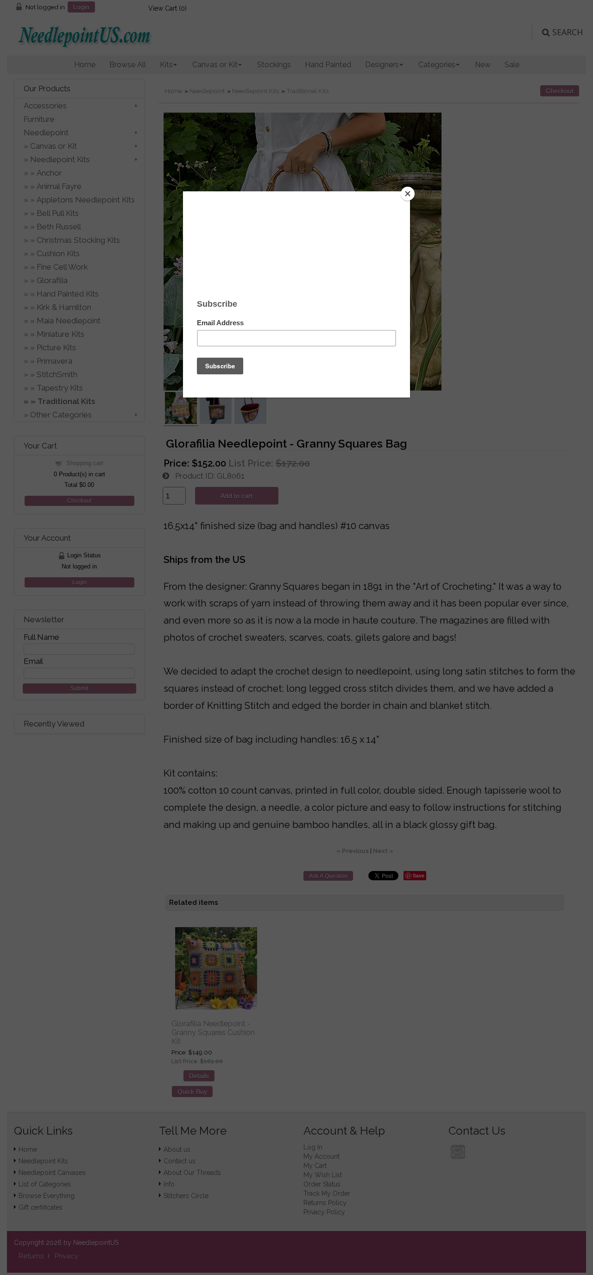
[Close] (408, 194)
